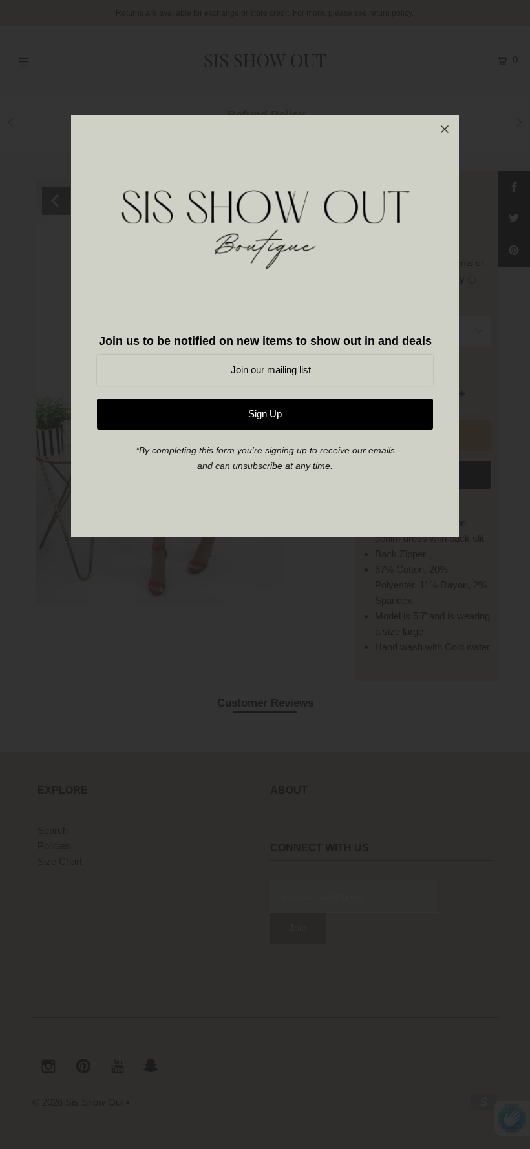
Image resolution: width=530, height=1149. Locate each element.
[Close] (444, 129)
